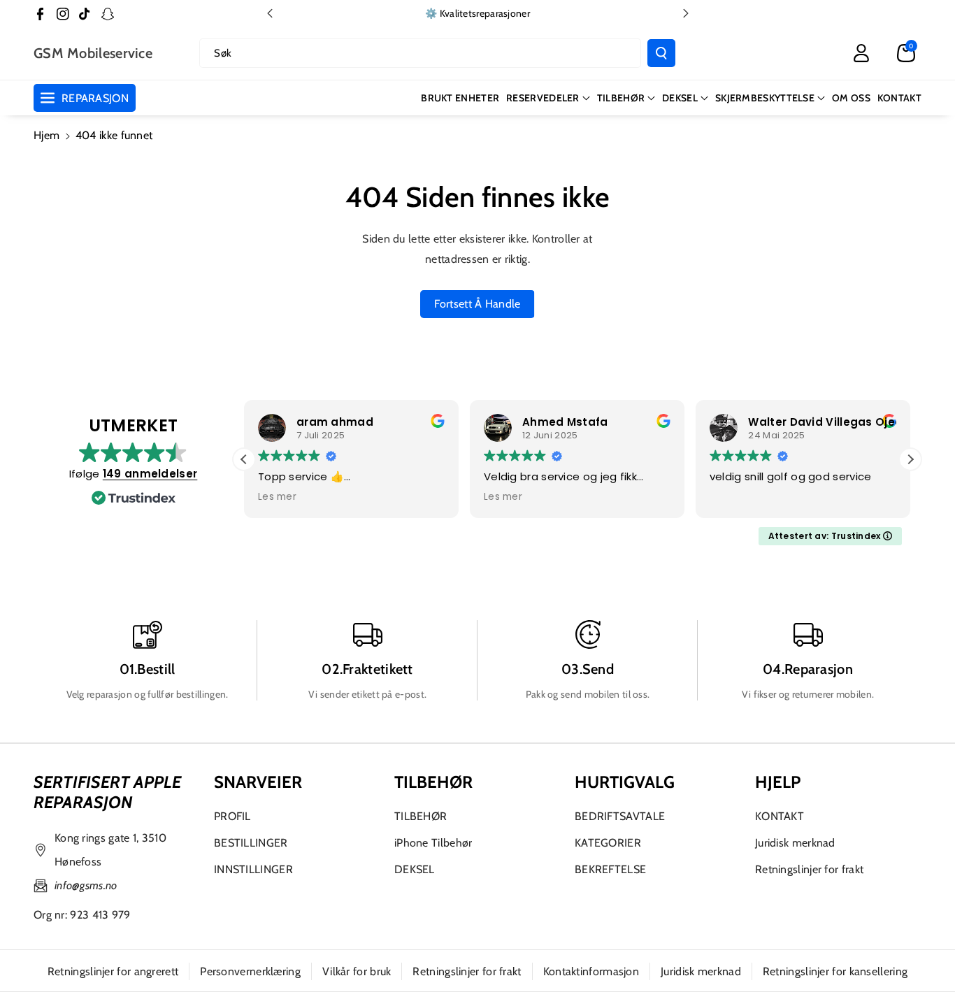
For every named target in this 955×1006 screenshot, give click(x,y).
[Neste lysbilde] (686, 13)
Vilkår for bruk (357, 971)
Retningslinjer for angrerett (113, 971)
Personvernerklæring (250, 971)
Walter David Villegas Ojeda (829, 422)
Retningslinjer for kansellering (835, 971)
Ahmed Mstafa (565, 422)
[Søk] (661, 53)
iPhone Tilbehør (433, 842)
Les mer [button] (277, 497)
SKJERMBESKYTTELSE (764, 98)
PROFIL (232, 816)
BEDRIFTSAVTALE (620, 816)
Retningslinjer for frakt (809, 869)
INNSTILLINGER (253, 869)
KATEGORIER (608, 842)
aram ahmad (334, 422)
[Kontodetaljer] (861, 53)
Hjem (46, 135)
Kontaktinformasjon (591, 971)
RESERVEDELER (543, 98)
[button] (906, 53)
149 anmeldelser (150, 473)
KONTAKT (779, 816)
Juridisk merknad (795, 842)
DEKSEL (680, 98)
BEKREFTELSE (610, 869)
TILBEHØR (621, 98)
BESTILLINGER (251, 842)
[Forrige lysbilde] (270, 13)
